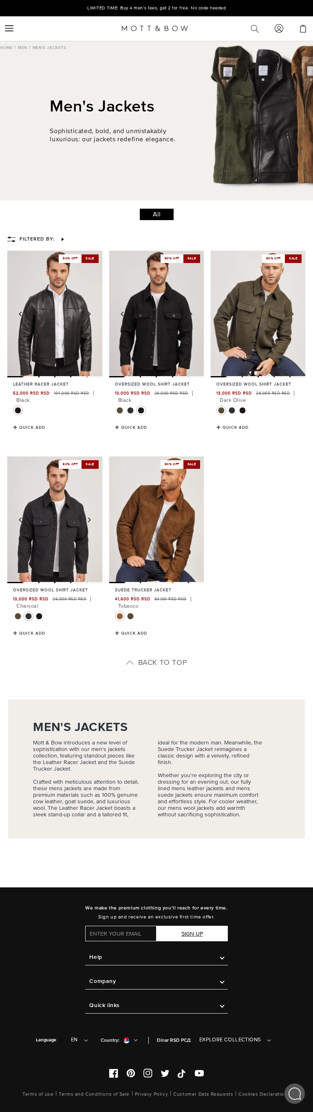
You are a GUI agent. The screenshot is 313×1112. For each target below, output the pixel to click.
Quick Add (32, 427)
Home (6, 47)
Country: (110, 1040)
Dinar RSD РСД (174, 1040)
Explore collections (230, 1039)
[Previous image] (20, 314)
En (74, 1039)
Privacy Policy (151, 1094)
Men (22, 47)
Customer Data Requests (203, 1094)
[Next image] (89, 314)
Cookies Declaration (262, 1094)
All (157, 214)
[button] (9, 29)
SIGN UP (192, 933)
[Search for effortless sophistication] (255, 29)
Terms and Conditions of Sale (94, 1094)
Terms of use (37, 1094)
